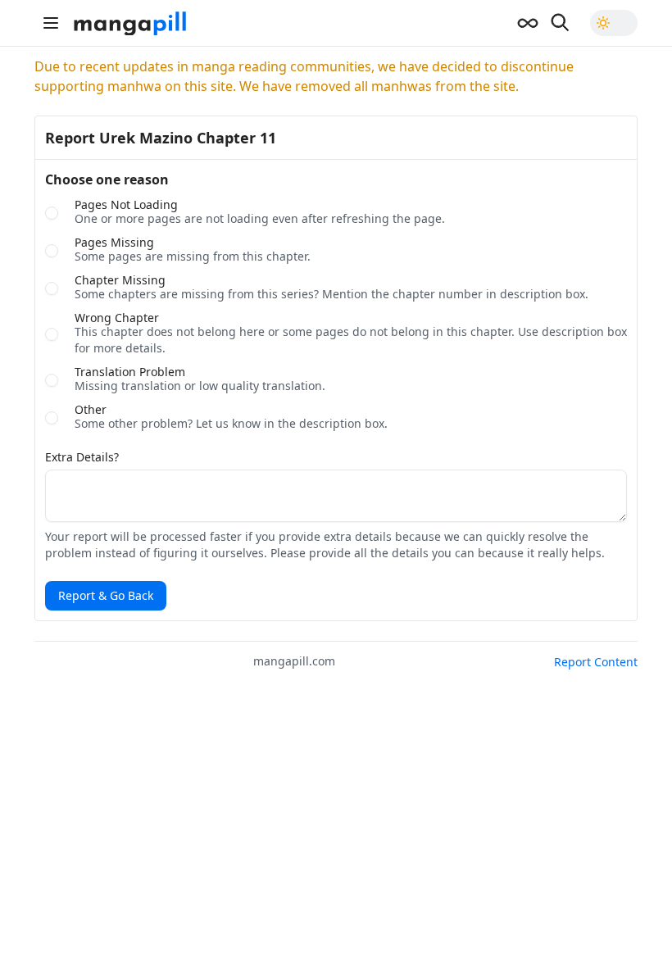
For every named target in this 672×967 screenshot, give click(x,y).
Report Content (596, 662)
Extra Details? (82, 457)
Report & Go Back (105, 595)
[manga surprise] (527, 23)
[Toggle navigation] (50, 23)
